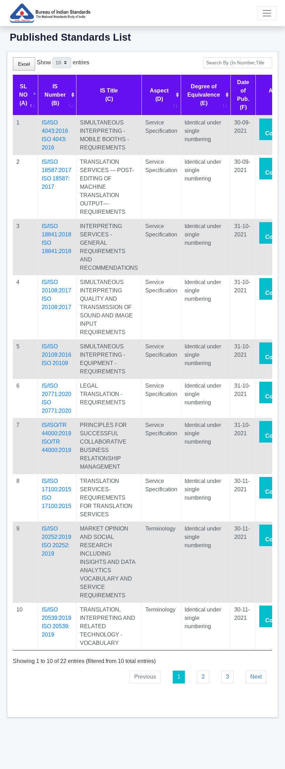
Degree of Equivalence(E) (203, 94)
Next (256, 677)
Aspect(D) (159, 95)
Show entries (63, 62)
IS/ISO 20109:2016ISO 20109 (56, 354)
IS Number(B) (55, 94)
